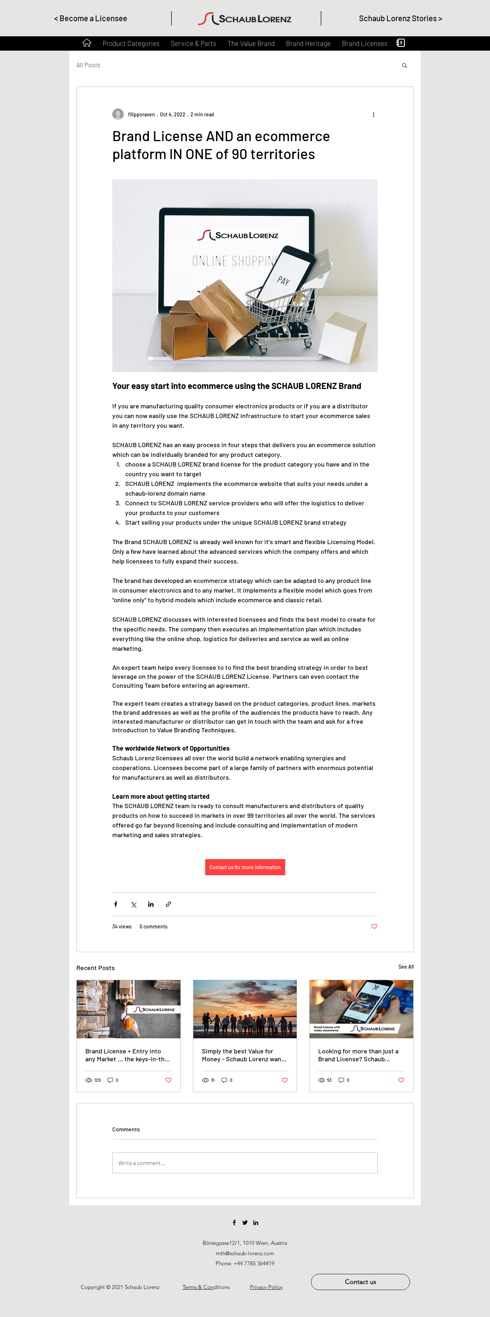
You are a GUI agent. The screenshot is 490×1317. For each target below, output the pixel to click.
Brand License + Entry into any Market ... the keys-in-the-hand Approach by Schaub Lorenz (128, 1055)
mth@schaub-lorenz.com (245, 1253)
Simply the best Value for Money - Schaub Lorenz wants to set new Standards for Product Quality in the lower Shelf (244, 1055)
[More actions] (373, 114)
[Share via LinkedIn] (150, 904)
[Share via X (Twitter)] (133, 904)
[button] (404, 65)
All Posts (88, 65)
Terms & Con (198, 1287)
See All (406, 967)
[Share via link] (168, 904)
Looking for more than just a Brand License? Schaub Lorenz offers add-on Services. (358, 1055)
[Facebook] (234, 1222)
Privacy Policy (266, 1287)
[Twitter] (245, 1222)
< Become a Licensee (90, 18)
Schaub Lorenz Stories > (400, 18)
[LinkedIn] (255, 1222)
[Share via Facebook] (115, 904)
